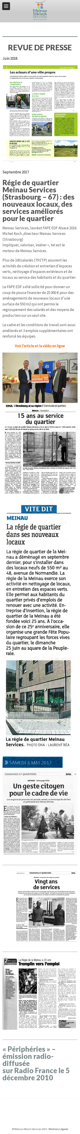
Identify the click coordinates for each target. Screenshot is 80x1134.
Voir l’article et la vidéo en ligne (40, 345)
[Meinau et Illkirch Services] (40, 9)
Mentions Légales (58, 1129)
